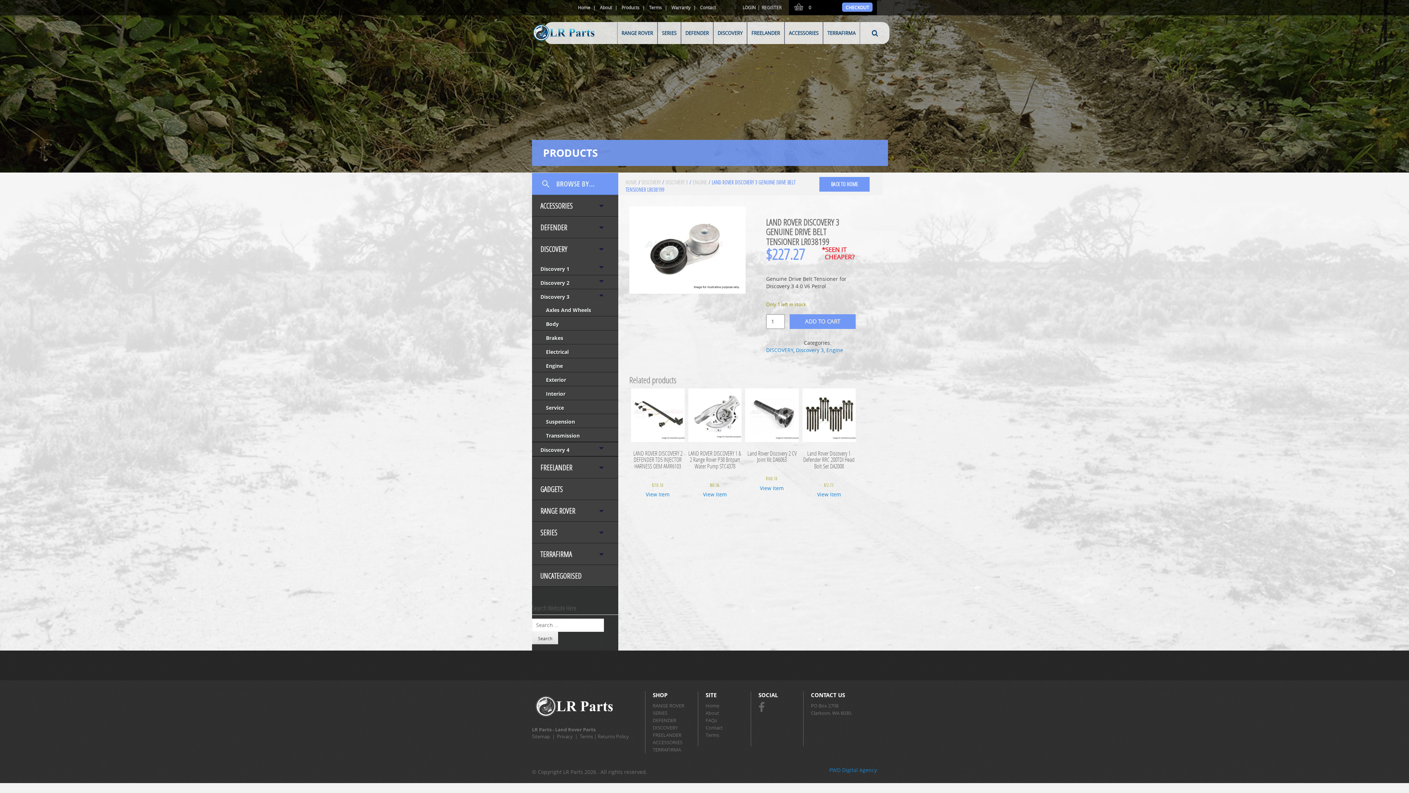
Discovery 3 (554, 296)
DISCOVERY (730, 33)
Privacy (565, 736)
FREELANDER (765, 33)
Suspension (560, 421)
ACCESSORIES (804, 33)
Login (749, 7)
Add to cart (822, 321)
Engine (554, 365)
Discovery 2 (554, 282)
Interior (555, 393)
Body (552, 324)
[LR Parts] (555, 41)
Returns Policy (613, 736)
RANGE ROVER (637, 33)
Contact (708, 7)
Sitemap (541, 736)
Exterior (556, 379)
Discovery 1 (554, 268)
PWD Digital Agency (853, 770)
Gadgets (551, 489)
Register (772, 7)
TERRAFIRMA (841, 33)
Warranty (681, 7)
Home (584, 7)
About (606, 7)
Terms (655, 7)
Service (555, 407)
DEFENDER (697, 33)
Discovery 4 (554, 449)
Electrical (557, 351)
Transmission (563, 435)
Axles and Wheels (568, 310)
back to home (844, 184)
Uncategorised (561, 576)
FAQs (711, 720)
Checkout (857, 7)
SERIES (669, 33)
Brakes (554, 337)
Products (631, 7)
